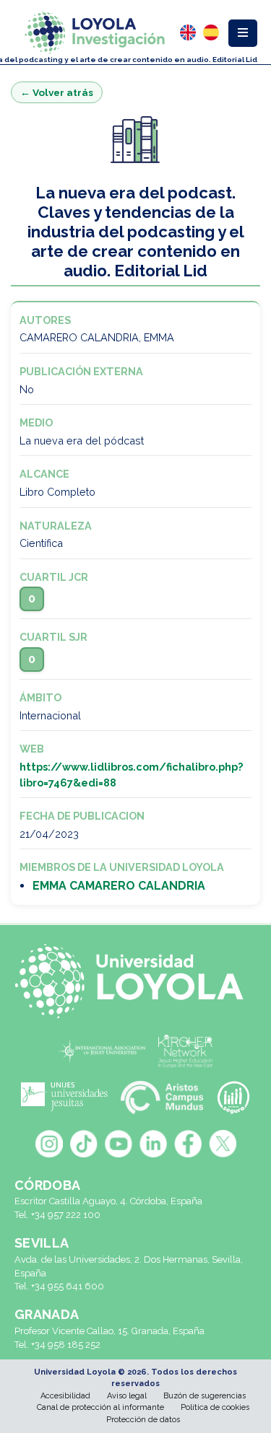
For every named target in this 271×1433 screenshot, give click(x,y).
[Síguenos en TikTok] (84, 1143)
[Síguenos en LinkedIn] (153, 1143)
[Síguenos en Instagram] (49, 1143)
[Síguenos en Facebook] (188, 1143)
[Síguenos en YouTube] (118, 1143)
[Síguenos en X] (222, 1143)
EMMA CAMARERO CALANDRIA (119, 886)
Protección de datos (143, 1419)
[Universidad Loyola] (135, 981)
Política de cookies (215, 1407)
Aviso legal (127, 1396)
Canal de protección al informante (100, 1407)
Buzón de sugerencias (204, 1396)
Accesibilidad (65, 1396)
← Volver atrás (56, 92)
